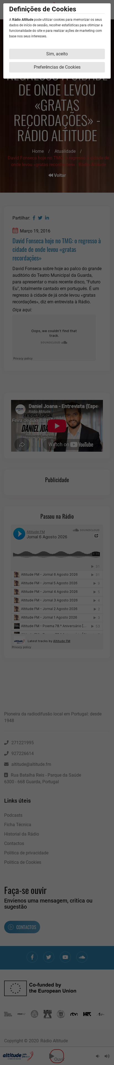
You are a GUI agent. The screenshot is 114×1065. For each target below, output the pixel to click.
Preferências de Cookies (57, 67)
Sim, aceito (57, 53)
